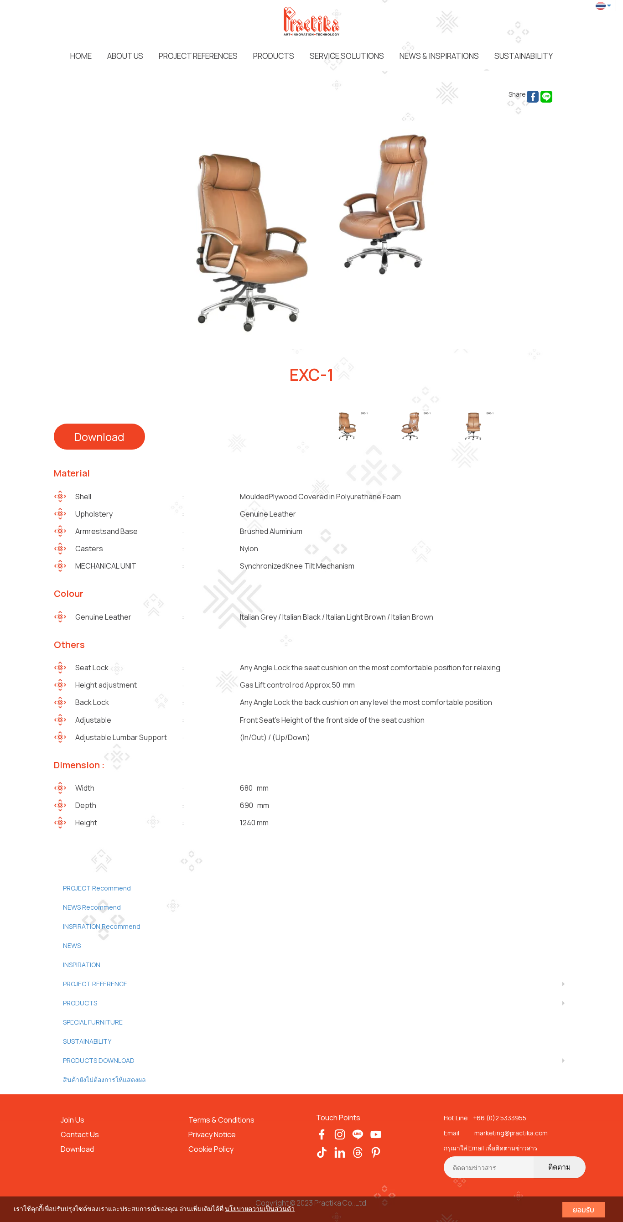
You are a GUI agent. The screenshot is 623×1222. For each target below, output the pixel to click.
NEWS (72, 945)
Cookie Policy (211, 1149)
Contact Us (80, 1134)
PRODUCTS (273, 56)
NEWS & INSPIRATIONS (439, 56)
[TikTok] (321, 1152)
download (99, 436)
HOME (81, 56)
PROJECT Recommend (97, 888)
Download (77, 1149)
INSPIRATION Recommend (101, 926)
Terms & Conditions (222, 1120)
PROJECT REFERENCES (198, 56)
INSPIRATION (81, 964)
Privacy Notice (212, 1134)
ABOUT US (125, 56)
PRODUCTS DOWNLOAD (99, 1060)
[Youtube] (376, 1133)
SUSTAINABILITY (523, 56)
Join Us (72, 1120)
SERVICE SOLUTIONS (347, 56)
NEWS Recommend (92, 907)
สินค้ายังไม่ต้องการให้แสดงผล (104, 1079)
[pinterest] (376, 1152)
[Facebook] (321, 1133)
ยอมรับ (583, 1209)
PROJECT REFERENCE (95, 983)
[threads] (357, 1152)
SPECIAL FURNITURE (93, 1022)
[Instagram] (340, 1133)
